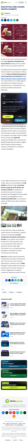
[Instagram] (10, 412)
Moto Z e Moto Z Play (19, 79)
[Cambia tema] (16, 2)
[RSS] (14, 416)
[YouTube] (14, 412)
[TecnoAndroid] (7, 2)
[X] (5, 20)
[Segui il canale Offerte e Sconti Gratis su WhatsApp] (21, 412)
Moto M (11, 292)
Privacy (21, 440)
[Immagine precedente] (3, 213)
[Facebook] (2, 20)
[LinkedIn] (8, 20)
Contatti (15, 440)
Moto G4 (9, 79)
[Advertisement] (14, 157)
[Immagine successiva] (25, 213)
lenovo (4, 292)
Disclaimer (8, 440)
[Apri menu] (26, 2)
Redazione (7, 13)
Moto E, (3, 79)
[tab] (3, 225)
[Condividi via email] (17, 20)
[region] (14, 213)
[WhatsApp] (14, 20)
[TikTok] (24, 412)
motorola (19, 292)
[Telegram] (11, 20)
